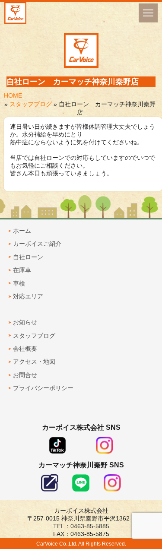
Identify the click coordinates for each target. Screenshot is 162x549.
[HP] (49, 489)
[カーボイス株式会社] (15, 13)
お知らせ (25, 322)
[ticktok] (57, 451)
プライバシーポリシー (43, 387)
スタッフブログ (31, 104)
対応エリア (28, 296)
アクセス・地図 (34, 361)
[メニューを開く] (148, 12)
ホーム (22, 230)
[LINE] (80, 489)
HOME (13, 95)
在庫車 (22, 270)
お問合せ (25, 374)
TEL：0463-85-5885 (81, 526)
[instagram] (104, 451)
